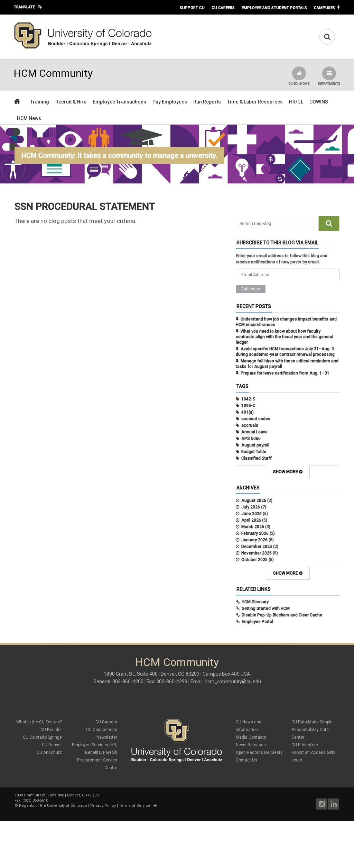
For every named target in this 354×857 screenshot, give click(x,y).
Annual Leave (254, 432)
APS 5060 (251, 438)
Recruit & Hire (70, 102)
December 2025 (256, 546)
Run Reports (207, 102)
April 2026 (251, 520)
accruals (249, 425)
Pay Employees (169, 102)
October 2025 (254, 559)
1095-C (248, 405)
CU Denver (52, 744)
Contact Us (246, 760)
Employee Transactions (119, 102)
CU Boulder (51, 729)
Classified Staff (256, 458)
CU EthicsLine (304, 744)
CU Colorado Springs (42, 737)
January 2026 (254, 540)
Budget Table (253, 451)
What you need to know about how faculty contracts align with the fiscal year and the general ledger (284, 337)
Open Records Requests (259, 752)
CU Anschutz (49, 752)
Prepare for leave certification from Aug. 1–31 (285, 373)
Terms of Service (134, 805)
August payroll (255, 445)
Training (39, 102)
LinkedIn (333, 804)
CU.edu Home (298, 83)
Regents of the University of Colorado (53, 805)
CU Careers (223, 7)
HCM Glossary (255, 601)
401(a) (247, 412)
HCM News (29, 118)
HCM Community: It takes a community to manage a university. (119, 155)
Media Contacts (251, 737)
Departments (329, 83)
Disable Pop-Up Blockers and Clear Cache (282, 615)
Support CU (192, 7)
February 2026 (255, 533)
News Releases (251, 744)
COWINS (318, 102)
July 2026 (250, 507)
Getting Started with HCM (266, 608)
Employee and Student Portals (274, 7)
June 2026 (251, 513)
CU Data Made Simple (312, 722)
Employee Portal (257, 621)
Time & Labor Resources (255, 102)
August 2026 (253, 500)
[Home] (83, 47)
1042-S (248, 399)
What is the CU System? (39, 722)
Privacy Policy (103, 805)
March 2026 (252, 526)
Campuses (324, 7)
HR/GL (296, 102)
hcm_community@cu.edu (233, 681)
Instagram (321, 804)
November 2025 (256, 553)
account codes (255, 418)
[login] (155, 805)
